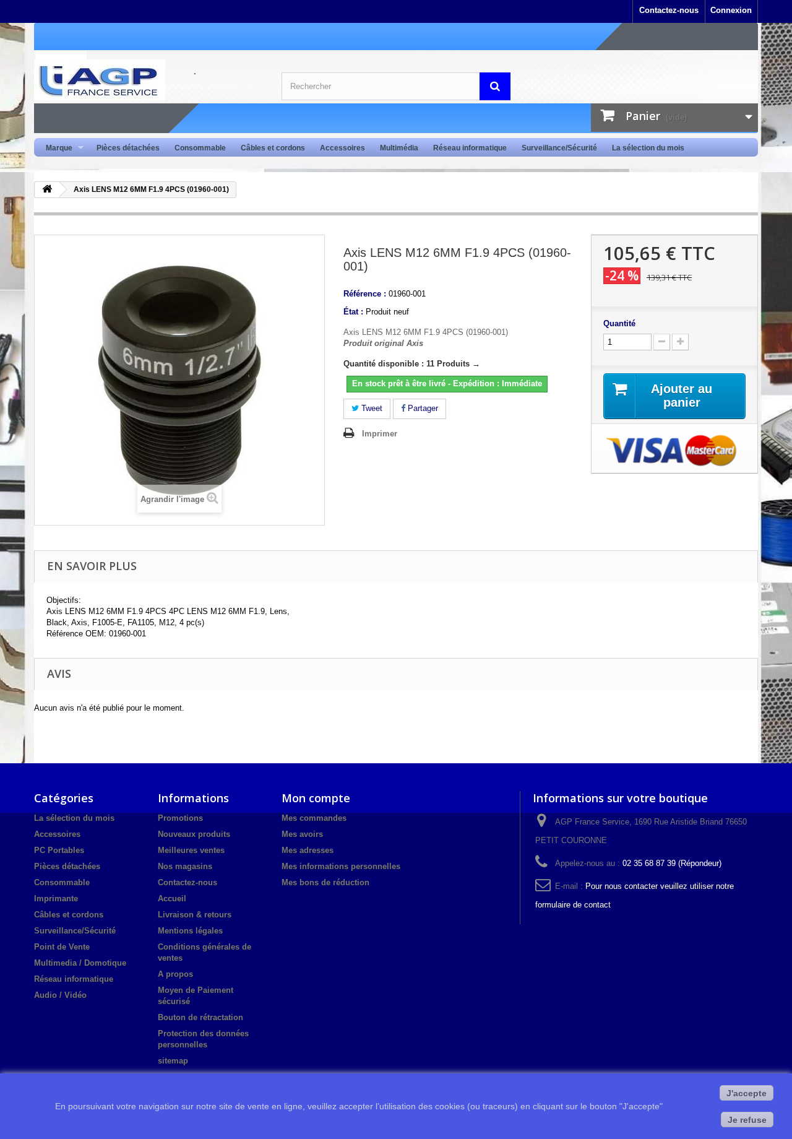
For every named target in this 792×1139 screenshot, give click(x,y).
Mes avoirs (302, 834)
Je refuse (747, 1120)
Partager (421, 408)
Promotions (180, 818)
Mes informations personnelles (341, 866)
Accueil (172, 898)
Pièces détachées (128, 148)
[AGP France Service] (148, 79)
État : (353, 311)
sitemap (173, 1060)
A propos (175, 974)
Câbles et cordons (273, 148)
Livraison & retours (194, 914)
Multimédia (399, 148)
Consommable (200, 148)
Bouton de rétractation (200, 1017)
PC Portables (59, 850)
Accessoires (342, 148)
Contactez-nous (669, 10)
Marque (55, 148)
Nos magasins (185, 866)
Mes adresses (308, 850)
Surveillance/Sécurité (559, 148)
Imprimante (56, 898)
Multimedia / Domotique (80, 963)
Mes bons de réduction (325, 882)
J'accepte (746, 1093)
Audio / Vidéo (60, 995)
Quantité (619, 323)
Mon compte (316, 797)
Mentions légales (190, 930)
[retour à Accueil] (47, 189)
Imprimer (379, 433)
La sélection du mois (648, 148)
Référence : (364, 293)
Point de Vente (62, 946)
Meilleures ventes (191, 850)
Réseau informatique (470, 148)
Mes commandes (314, 818)
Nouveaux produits (194, 834)
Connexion (731, 10)
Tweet (370, 408)
